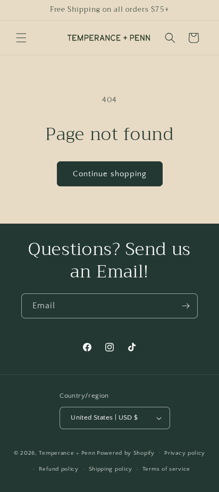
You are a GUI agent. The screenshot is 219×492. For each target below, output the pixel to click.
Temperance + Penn (67, 452)
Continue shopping (110, 173)
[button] (21, 38)
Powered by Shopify (126, 452)
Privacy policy (184, 453)
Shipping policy (111, 469)
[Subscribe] (185, 305)
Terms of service (166, 469)
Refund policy (59, 469)
